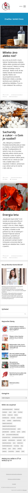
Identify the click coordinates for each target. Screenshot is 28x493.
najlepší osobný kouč (7, 423)
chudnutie (4, 412)
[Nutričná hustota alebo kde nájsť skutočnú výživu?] (5, 374)
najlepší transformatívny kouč (8, 426)
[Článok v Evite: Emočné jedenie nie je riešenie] (5, 338)
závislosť (4, 451)
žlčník (23, 451)
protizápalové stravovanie (18, 437)
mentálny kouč (5, 417)
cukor (10, 412)
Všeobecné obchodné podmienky (14, 474)
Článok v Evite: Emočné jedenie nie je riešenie (16, 337)
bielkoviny (17, 409)
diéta (15, 412)
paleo (19, 429)
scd (24, 440)
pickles (23, 431)
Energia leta (11, 215)
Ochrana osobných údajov (14, 479)
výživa (14, 448)
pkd (3, 434)
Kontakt (14, 484)
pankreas (13, 431)
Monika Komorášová (17, 95)
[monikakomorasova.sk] (6, 6)
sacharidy (19, 440)
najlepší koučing (16, 420)
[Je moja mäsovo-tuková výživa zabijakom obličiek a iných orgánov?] (5, 328)
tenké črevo (20, 443)
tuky (22, 445)
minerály (13, 417)
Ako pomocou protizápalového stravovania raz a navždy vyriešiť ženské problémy (17, 364)
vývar (9, 448)
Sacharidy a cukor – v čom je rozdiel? (13, 135)
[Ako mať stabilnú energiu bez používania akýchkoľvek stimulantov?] (5, 356)
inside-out (10, 415)
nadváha (9, 420)
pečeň (18, 431)
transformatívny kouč (7, 445)
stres (14, 443)
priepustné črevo (6, 437)
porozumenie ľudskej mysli (12, 434)
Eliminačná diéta (14, 383)
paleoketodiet (5, 431)
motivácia (19, 417)
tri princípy (16, 445)
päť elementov (11, 440)
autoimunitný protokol (7, 409)
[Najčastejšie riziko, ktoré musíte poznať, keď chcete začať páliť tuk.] (5, 347)
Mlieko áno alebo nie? (10, 54)
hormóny (20, 412)
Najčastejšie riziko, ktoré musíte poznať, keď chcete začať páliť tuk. (17, 346)
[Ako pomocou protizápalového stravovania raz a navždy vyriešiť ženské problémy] (5, 365)
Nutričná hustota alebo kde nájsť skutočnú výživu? (17, 373)
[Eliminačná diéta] (5, 383)
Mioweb (25, 490)
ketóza (16, 415)
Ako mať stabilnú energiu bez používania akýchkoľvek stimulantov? (17, 355)
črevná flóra (11, 451)
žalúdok (17, 451)
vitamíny (4, 448)
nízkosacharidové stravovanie (9, 429)
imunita (4, 415)
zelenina (19, 448)
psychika (4, 440)
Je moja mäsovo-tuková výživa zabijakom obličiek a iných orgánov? (17, 328)
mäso (3, 420)
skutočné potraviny (6, 443)
